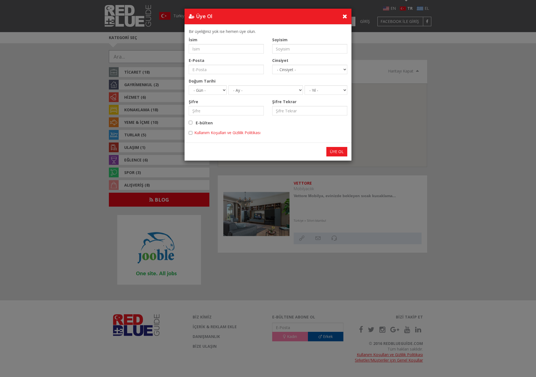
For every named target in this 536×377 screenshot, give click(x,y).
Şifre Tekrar (284, 101)
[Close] (345, 16)
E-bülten (202, 122)
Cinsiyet (280, 60)
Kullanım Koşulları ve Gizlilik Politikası (227, 132)
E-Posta (196, 60)
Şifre (193, 101)
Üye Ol (337, 151)
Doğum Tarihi (202, 81)
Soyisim (280, 39)
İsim (193, 39)
